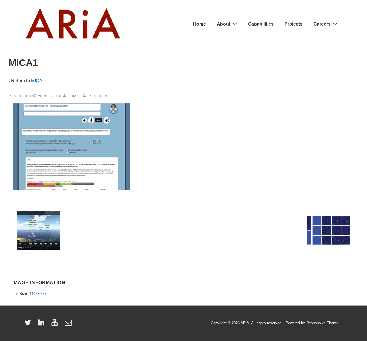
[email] (69, 324)
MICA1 (38, 80)
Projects (293, 24)
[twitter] (29, 324)
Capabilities (261, 24)
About (223, 24)
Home (199, 24)
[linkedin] (42, 324)
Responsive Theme (322, 323)
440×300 (36, 294)
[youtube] (55, 324)
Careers (322, 24)
